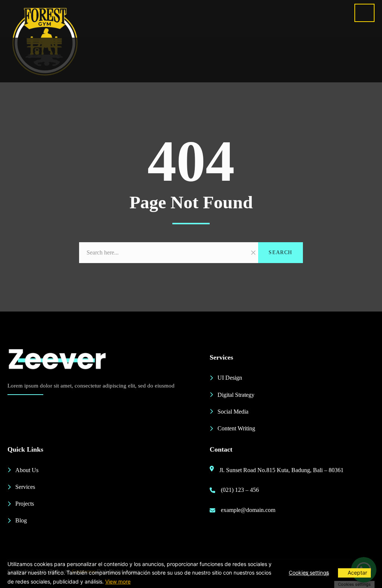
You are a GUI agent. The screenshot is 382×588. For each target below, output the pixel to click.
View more (118, 581)
